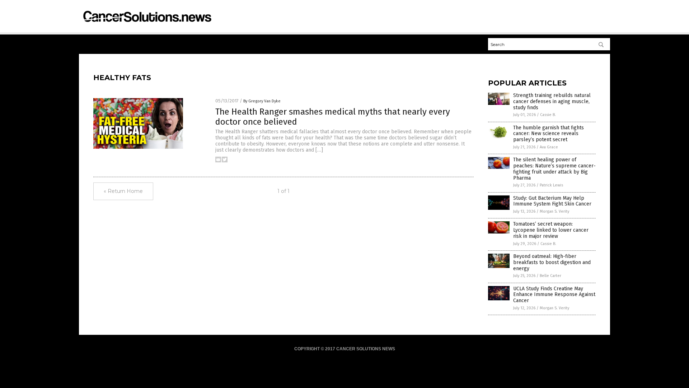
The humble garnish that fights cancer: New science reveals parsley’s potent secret (548, 134)
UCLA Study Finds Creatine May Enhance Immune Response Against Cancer (554, 295)
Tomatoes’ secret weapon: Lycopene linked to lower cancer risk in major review (551, 230)
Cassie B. (548, 114)
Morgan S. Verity (554, 211)
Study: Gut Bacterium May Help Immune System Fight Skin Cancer (552, 201)
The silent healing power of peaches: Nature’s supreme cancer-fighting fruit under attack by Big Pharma (554, 169)
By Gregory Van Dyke (262, 101)
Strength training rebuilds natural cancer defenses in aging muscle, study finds (552, 101)
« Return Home (123, 191)
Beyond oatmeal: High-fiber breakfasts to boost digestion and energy (552, 262)
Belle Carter (550, 275)
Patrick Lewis (551, 185)
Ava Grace (549, 147)
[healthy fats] (147, 25)
